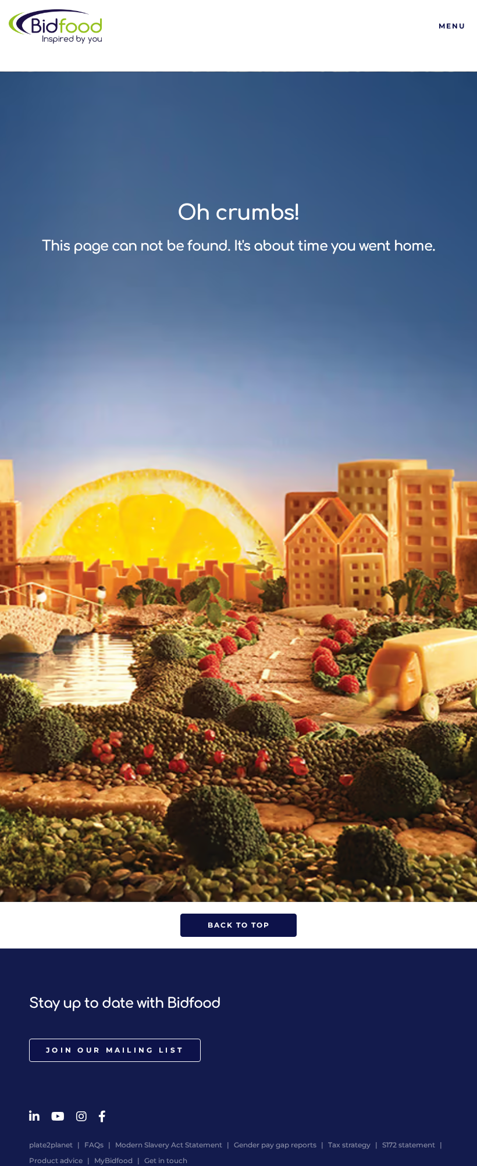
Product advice (56, 1160)
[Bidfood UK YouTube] (58, 1117)
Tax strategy (349, 1144)
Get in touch (165, 1160)
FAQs (94, 1144)
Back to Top (239, 925)
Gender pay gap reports (275, 1144)
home (413, 246)
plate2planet (51, 1144)
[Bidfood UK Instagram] (81, 1117)
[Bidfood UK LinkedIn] (34, 1117)
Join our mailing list (115, 1050)
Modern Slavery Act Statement (168, 1144)
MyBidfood (113, 1160)
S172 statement (408, 1144)
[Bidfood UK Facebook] (102, 1117)
